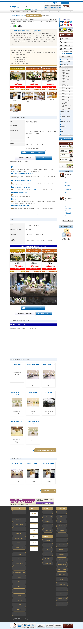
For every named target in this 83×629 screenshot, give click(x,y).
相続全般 (47, 525)
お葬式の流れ (45, 508)
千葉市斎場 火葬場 (17, 463)
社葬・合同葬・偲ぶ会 (65, 121)
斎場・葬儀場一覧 (62, 525)
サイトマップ (61, 603)
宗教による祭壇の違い (48, 554)
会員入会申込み (62, 574)
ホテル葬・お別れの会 (65, 119)
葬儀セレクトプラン (65, 113)
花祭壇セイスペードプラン (66, 94)
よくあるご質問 (47, 549)
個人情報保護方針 (61, 584)
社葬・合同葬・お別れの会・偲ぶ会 (19, 572)
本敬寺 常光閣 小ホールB (17, 393)
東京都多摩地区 (34, 519)
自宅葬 (19, 586)
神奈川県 (34, 524)
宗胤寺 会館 (48, 392)
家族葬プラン (15, 171)
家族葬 (19, 581)
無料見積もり (61, 549)
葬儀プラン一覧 (20, 177)
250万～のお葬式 (64, 64)
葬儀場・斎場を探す (21, 15)
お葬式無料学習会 (48, 563)
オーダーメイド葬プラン (19, 563)
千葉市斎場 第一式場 (48, 463)
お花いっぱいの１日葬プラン (65, 103)
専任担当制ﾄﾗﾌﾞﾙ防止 (15, 515)
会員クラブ (62, 539)
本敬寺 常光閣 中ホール (33, 422)
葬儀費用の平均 (47, 558)
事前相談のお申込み (62, 564)
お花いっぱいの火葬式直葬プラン (66, 106)
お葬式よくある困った (48, 544)
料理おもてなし (19, 613)
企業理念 (61, 516)
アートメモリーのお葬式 (16, 508)
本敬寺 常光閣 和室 (17, 421)
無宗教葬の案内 (64, 129)
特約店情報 (62, 530)
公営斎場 (34, 542)
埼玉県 (34, 536)
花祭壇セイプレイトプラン (66, 91)
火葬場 (34, 547)
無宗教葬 (19, 595)
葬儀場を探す (32, 508)
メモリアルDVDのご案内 (66, 134)
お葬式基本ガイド (46, 536)
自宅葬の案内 (63, 126)
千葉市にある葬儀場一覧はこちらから (45, 450)
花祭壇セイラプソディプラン (66, 76)
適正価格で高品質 (19, 519)
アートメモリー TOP (13, 15)
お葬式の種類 (47, 512)
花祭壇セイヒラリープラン (66, 88)
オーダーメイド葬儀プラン (66, 116)
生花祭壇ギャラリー (19, 547)
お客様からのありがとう (19, 538)
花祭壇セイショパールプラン (66, 79)
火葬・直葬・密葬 (19, 600)
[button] (54, 275)
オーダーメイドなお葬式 (19, 529)
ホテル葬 (19, 577)
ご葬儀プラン (19, 558)
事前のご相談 (47, 521)
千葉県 (34, 530)
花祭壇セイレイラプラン (65, 82)
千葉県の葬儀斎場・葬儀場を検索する (33, 15)
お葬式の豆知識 (47, 540)
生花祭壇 (63, 66)
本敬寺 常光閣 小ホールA (33, 365)
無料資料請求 (61, 554)
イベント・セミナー (62, 544)
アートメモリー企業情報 (61, 508)
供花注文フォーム (37, 189)
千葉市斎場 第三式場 (32, 463)
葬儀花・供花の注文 (65, 111)
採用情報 (61, 521)
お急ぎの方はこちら (62, 559)
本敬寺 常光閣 (33, 392)
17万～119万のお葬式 (65, 59)
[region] (33, 289)
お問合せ (62, 579)
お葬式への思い (19, 533)
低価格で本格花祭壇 (19, 524)
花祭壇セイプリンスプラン (66, 73)
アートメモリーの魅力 (19, 512)
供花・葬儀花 (19, 604)
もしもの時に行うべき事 (47, 516)
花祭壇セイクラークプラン (66, 100)
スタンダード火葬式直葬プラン (66, 109)
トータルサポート (48, 530)
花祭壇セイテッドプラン (65, 97)
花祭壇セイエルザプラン (65, 85)
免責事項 (62, 593)
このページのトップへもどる (51, 496)
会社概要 (61, 512)
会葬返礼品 (63, 131)
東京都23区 (34, 513)
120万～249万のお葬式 (65, 61)
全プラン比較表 (65, 68)
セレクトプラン (19, 568)
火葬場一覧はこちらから (48, 491)
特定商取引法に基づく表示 (62, 598)
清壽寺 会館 (17, 364)
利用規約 (62, 589)
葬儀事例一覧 (19, 542)
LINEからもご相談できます (35, 9)
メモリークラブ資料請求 (62, 569)
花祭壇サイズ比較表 (66, 70)
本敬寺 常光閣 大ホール (49, 365)
